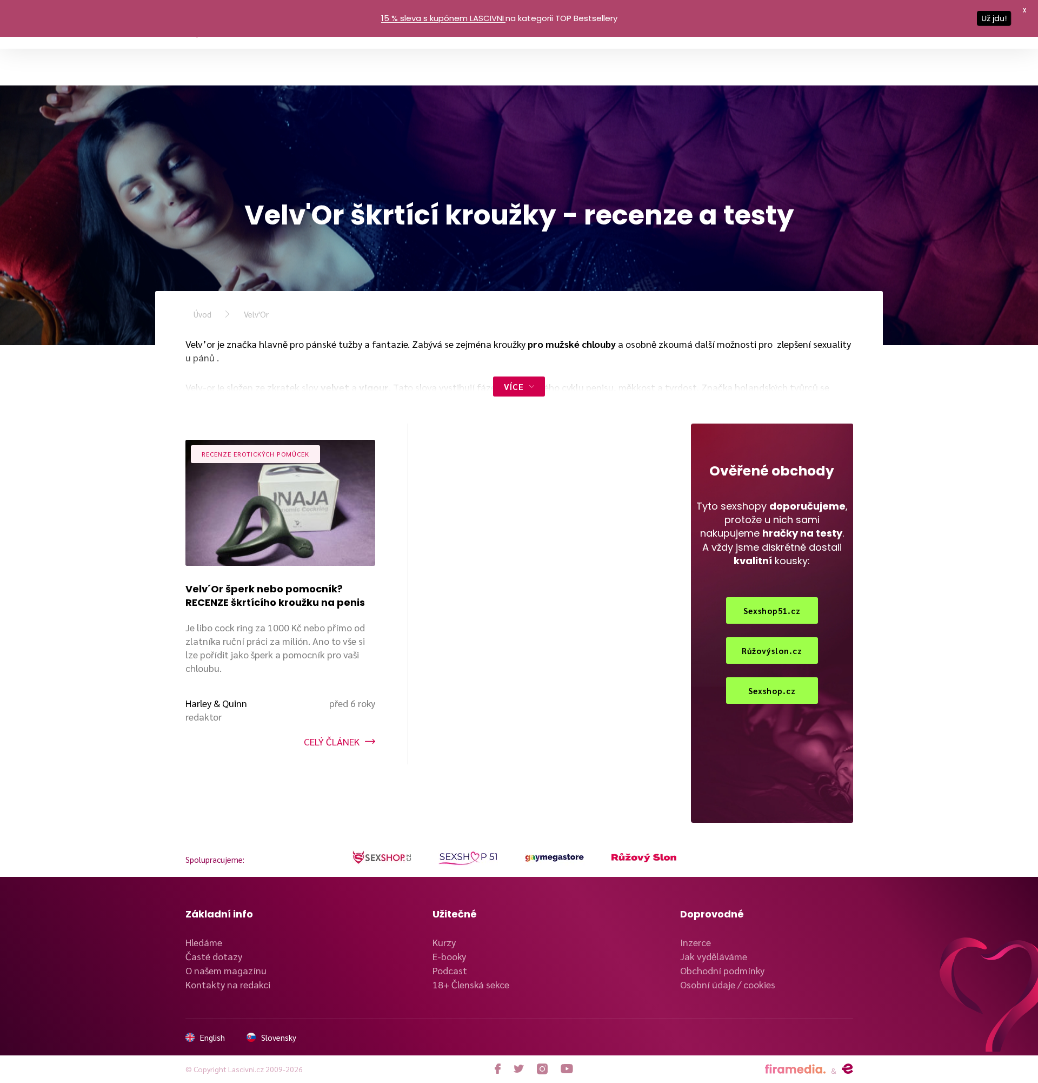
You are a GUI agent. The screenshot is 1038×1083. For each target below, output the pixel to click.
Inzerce (695, 942)
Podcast (449, 970)
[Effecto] (847, 1069)
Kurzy (444, 942)
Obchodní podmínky (722, 970)
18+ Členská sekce (470, 984)
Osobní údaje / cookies (727, 984)
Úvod (202, 314)
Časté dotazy (213, 956)
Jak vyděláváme (713, 956)
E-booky (449, 956)
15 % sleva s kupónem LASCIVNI (442, 18)
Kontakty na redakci (227, 984)
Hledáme (203, 942)
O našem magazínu (226, 970)
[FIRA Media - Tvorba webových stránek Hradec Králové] (795, 1069)
